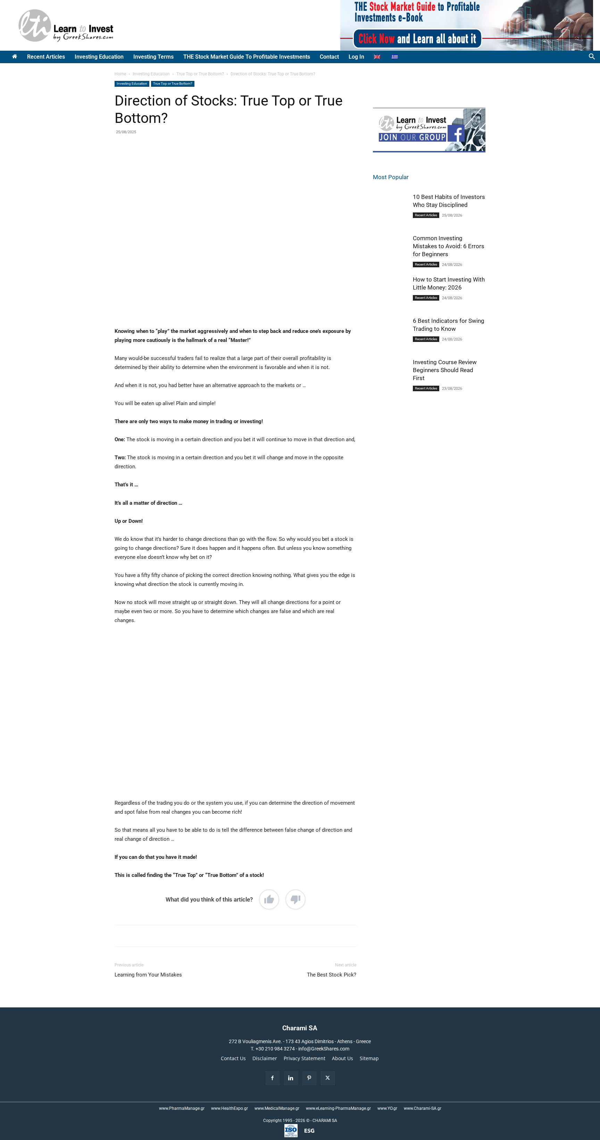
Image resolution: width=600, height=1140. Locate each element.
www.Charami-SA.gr (422, 1108)
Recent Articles (46, 56)
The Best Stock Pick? (331, 975)
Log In (356, 56)
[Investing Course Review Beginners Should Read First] (390, 376)
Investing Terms (153, 56)
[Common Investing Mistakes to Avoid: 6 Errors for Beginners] (390, 252)
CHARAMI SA (324, 1120)
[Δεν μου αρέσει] (295, 899)
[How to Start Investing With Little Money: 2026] (390, 293)
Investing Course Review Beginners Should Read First (445, 370)
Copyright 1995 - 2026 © (286, 1120)
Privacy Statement (304, 1058)
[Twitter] (179, 162)
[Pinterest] (195, 162)
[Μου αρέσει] (269, 899)
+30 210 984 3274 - (277, 1048)
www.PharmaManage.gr (182, 1108)
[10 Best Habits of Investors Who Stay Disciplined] (390, 210)
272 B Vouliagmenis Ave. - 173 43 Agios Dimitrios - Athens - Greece (300, 1041)
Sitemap (369, 1058)
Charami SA (299, 1028)
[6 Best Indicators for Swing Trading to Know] (390, 334)
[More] (227, 162)
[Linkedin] (211, 162)
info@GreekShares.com (323, 1048)
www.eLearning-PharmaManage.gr (338, 1108)
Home (120, 74)
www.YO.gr (387, 1108)
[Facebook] (163, 162)
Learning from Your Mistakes (148, 975)
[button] (591, 57)
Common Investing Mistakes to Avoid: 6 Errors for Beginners (448, 246)
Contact (329, 56)
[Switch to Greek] (396, 57)
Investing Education (99, 56)
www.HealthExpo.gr (229, 1108)
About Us (342, 1058)
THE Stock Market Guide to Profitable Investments (246, 56)
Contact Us (233, 1058)
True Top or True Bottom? (200, 74)
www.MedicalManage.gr (277, 1108)
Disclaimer (264, 1058)
